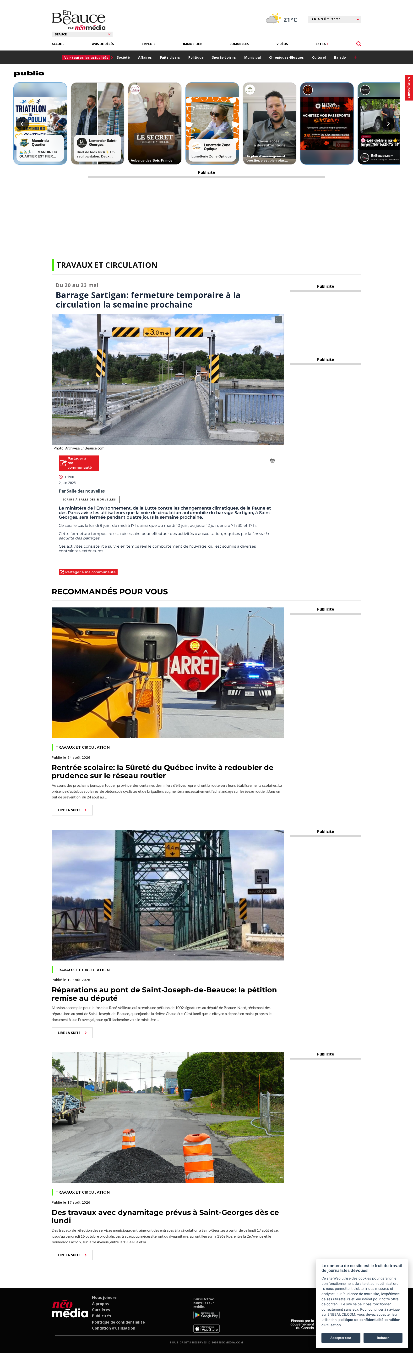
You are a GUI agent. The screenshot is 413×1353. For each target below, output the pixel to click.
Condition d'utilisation (113, 1328)
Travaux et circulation (107, 265)
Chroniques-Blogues (286, 57)
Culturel (319, 57)
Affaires (145, 57)
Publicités (101, 1316)
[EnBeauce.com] (70, 1315)
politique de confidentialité (361, 1320)
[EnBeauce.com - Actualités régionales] (78, 20)
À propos (100, 1303)
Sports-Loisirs (224, 57)
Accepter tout (340, 1338)
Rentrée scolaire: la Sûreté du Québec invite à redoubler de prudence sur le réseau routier (162, 771)
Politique (196, 57)
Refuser (383, 1338)
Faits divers (170, 57)
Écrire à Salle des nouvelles (89, 499)
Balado (340, 57)
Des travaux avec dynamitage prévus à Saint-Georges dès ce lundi (165, 1216)
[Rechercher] (358, 43)
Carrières (101, 1309)
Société (123, 57)
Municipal (252, 57)
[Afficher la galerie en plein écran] (278, 319)
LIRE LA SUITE (69, 810)
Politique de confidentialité (118, 1322)
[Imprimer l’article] (273, 461)
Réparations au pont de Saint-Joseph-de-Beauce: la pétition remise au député (164, 994)
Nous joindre (104, 1297)
